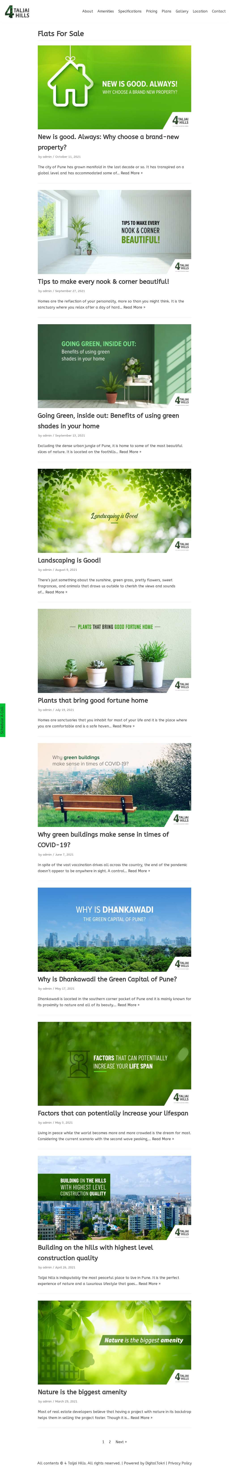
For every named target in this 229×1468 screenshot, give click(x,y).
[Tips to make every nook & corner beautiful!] (114, 232)
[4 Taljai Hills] (16, 11)
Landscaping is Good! (69, 560)
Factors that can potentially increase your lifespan (113, 1113)
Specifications (130, 11)
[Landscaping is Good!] (114, 511)
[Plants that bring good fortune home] (114, 651)
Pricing (151, 11)
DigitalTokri (155, 1463)
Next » (121, 1442)
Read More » (132, 173)
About (87, 11)
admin (47, 157)
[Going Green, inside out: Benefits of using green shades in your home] (114, 366)
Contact (219, 11)
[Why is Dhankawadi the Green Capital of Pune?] (114, 930)
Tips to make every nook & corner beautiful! (103, 281)
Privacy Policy (180, 1463)
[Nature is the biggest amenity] (114, 1343)
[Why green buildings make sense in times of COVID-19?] (114, 785)
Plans (166, 11)
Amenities (106, 11)
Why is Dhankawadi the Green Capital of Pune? (107, 979)
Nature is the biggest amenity (82, 1392)
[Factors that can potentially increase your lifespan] (114, 1064)
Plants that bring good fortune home (93, 700)
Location (200, 11)
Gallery (182, 11)
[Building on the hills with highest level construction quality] (114, 1198)
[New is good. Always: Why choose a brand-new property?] (114, 87)
